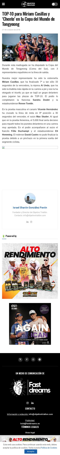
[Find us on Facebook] (27, 359)
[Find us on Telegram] (39, 359)
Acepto (30, 451)
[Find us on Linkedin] (32, 403)
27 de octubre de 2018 (11, 29)
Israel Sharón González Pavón (30, 208)
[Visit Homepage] (28, 4)
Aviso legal (30, 432)
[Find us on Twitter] (20, 360)
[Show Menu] (3, 4)
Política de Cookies (49, 447)
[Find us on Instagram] (33, 359)
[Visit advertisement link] (30, 271)
